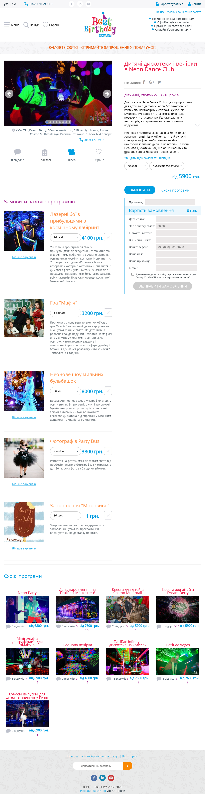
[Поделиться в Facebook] (144, 82)
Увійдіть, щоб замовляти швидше (147, 158)
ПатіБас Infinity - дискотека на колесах (127, 643)
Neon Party (27, 592)
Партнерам (130, 756)
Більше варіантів (24, 257)
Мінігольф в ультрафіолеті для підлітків (27, 641)
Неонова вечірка (77, 644)
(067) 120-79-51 (94, 140)
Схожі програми (175, 190)
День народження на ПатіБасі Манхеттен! (77, 591)
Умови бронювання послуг (184, 12)
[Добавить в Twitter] (159, 82)
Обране (98, 160)
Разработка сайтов (93, 791)
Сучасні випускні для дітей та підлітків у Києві (27, 695)
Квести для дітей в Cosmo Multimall (128, 591)
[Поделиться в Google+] (151, 82)
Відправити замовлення (163, 286)
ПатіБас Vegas (178, 644)
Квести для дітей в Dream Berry (178, 591)
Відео (71, 160)
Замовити (140, 190)
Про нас (159, 12)
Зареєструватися (171, 4)
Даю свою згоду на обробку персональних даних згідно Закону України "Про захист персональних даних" (166, 276)
